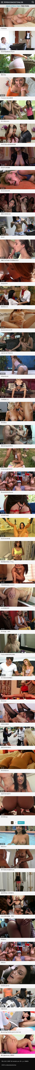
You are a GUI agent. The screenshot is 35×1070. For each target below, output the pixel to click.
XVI (13, 2)
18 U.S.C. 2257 (6, 1061)
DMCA (26, 1061)
